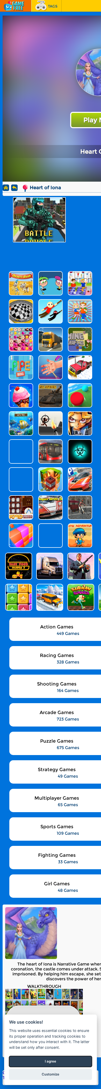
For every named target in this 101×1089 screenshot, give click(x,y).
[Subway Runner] (80, 597)
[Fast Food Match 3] (18, 566)
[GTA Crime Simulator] (80, 566)
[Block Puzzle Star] (18, 597)
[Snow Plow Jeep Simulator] (49, 597)
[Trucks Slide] (49, 566)
